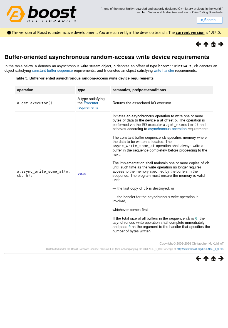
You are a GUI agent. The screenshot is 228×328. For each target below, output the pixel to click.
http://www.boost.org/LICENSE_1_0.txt (200, 249)
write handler (164, 70)
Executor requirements (88, 105)
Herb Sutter (148, 12)
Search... (211, 20)
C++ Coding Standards (207, 12)
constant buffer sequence (52, 70)
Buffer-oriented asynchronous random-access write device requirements (106, 57)
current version (190, 32)
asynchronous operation (167, 129)
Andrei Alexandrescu (176, 12)
